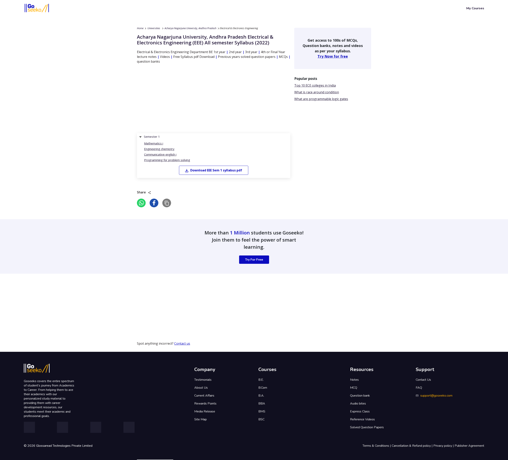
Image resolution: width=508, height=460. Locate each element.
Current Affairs (204, 395)
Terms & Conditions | (377, 446)
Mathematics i (153, 143)
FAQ (419, 387)
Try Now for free (333, 56)
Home (140, 28)
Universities (154, 28)
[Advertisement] (213, 99)
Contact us (182, 343)
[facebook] (154, 203)
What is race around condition (316, 92)
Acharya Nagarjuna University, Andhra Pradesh (190, 28)
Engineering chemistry (159, 149)
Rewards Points (205, 403)
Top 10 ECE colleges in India (315, 85)
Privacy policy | (444, 446)
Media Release (204, 411)
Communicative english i (160, 154)
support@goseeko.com (436, 395)
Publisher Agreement (469, 446)
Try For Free (254, 259)
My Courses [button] (475, 8)
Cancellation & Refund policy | (412, 446)
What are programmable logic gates (321, 99)
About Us (201, 387)
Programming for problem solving (167, 160)
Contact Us (423, 380)
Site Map (200, 419)
